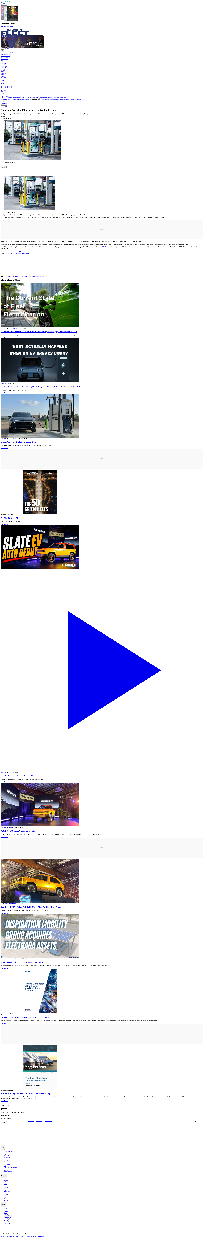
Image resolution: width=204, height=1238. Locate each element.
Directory (56, 97)
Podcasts (44, 97)
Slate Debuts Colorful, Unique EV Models (18, 831)
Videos (16, 1)
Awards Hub (49, 97)
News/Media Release (14, 438)
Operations (3, 77)
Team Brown (18, 99)
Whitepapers (34, 97)
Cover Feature (6, 1)
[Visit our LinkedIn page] (3, 1109)
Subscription (4, 99)
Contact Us (28, 99)
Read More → (4, 337)
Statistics (17, 97)
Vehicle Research (5, 94)
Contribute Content (69, 99)
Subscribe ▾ (4, 4)
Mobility (3, 74)
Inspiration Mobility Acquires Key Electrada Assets (22, 962)
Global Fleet (4, 63)
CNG (32, 276)
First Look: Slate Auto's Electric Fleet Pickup (19, 776)
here (20, 251)
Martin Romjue (12, 827)
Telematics (3, 89)
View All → (4, 1102)
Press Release (77, 99)
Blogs (13, 97)
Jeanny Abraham (13, 328)
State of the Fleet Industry (7, 86)
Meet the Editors (11, 99)
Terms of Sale (18, 1236)
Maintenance (4, 72)
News (6, 97)
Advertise (61, 99)
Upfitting (3, 92)
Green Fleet (4, 66)
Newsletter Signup (44, 99)
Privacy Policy (4, 1236)
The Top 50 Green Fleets (11, 518)
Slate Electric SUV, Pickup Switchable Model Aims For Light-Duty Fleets (31, 907)
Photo (25, 97)
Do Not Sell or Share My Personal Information (33, 1236)
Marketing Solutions (54, 99)
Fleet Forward (4, 57)
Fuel (2, 60)
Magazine (9, 97)
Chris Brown (12, 772)
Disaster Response (5, 54)
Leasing (3, 69)
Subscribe (3, 26)
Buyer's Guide (62, 97)
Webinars (39, 97)
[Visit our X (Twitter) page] (4, 1109)
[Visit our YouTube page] (6, 1109)
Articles (12, 1)
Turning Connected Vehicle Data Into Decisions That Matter (25, 1017)
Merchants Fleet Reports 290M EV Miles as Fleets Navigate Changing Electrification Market (39, 332)
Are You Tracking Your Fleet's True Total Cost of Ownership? (26, 1093)
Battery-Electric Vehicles (25, 276)
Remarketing (4, 80)
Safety (2, 83)
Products (22, 97)
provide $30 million (102, 247)
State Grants (7, 276)
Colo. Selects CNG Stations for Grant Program (17, 253)
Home (2, 106)
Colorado (36, 276)
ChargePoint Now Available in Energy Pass (18, 442)
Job (53, 97)
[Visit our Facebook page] (1, 1109)
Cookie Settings (35, 99)
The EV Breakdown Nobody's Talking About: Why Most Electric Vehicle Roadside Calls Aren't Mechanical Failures (48, 387)
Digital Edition (10, 26)
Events (23, 99)
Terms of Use (11, 1236)
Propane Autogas (14, 276)
